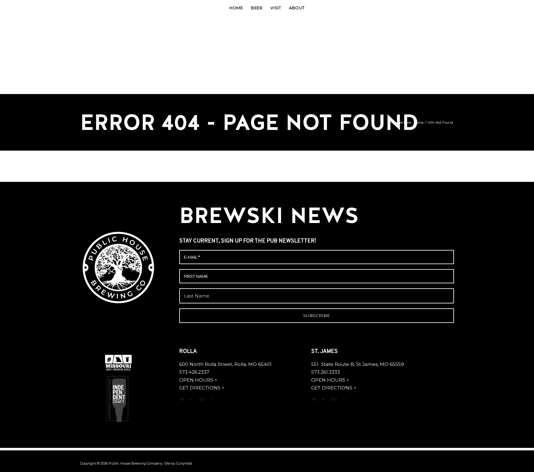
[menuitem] (236, 7)
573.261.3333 (325, 372)
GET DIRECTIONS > (201, 388)
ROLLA (188, 351)
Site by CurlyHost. (178, 463)
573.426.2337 (194, 372)
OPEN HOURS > (198, 380)
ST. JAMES (325, 351)
